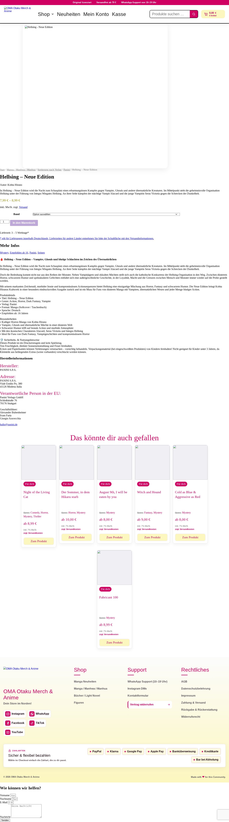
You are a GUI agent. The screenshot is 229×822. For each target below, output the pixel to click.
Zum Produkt (39, 541)
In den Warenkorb (24, 222)
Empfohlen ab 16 (19, 252)
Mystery (4, 252)
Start (2, 169)
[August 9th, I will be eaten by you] (114, 462)
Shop (44, 14)
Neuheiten (68, 14)
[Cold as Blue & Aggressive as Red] (190, 462)
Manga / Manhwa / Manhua (21, 169)
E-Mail (4, 802)
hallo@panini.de (8, 424)
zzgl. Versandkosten (33, 533)
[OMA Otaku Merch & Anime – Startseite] (20, 675)
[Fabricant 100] (114, 567)
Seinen (41, 252)
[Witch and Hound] (152, 462)
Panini (67, 169)
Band (16, 214)
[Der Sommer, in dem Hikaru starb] (76, 462)
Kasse (119, 14)
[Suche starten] (194, 14)
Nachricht (5, 816)
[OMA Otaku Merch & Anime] (19, 14)
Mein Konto (96, 14)
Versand (23, 207)
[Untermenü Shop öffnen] (52, 14)
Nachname (6, 798)
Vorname (5, 795)
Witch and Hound (149, 492)
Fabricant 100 (108, 597)
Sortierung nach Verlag (50, 169)
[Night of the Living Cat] (38, 462)
